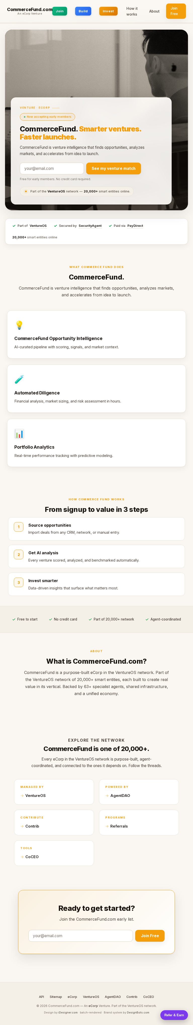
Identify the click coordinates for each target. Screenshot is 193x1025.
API (41, 997)
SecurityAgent (90, 226)
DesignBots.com (138, 1012)
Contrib (32, 826)
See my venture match (113, 168)
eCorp (72, 997)
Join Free (174, 11)
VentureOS (38, 226)
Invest (108, 11)
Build (83, 11)
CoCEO (32, 857)
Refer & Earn (174, 1015)
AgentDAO (120, 795)
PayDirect (135, 226)
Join (60, 11)
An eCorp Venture (29, 13)
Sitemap (56, 997)
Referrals (119, 826)
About (154, 11)
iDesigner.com (68, 1012)
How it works (132, 11)
